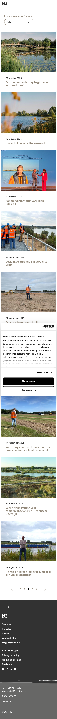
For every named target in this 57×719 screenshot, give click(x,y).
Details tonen (42, 372)
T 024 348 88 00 (9, 696)
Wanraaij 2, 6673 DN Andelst (14, 691)
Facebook (4, 669)
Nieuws (5, 633)
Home (4, 607)
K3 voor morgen (10, 650)
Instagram (7, 669)
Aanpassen (27, 390)
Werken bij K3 (9, 638)
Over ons (6, 624)
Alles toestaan (28, 381)
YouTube (15, 669)
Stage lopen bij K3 (11, 642)
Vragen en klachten (11, 659)
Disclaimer (7, 664)
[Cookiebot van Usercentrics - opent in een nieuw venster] (42, 326)
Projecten (6, 628)
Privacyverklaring (10, 655)
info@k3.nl (6, 701)
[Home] (4, 3)
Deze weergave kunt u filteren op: (18, 16)
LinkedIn (11, 669)
